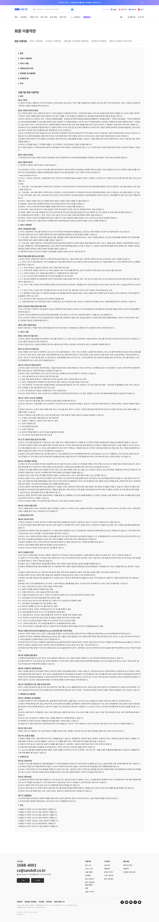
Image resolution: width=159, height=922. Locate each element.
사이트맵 (41, 901)
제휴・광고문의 (127, 865)
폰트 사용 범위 (108, 879)
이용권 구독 (34, 17)
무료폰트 (23, 17)
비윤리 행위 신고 (59, 901)
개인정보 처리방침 (98, 41)
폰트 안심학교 (89, 879)
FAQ (23, 880)
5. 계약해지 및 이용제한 (26, 73)
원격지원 (49, 901)
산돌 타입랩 (89, 872)
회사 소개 (88, 865)
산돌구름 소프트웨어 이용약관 (75, 41)
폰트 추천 (44, 17)
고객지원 (107, 861)
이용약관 (19, 901)
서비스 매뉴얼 (108, 875)
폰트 (16, 17)
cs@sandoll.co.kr (31, 870)
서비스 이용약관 (36, 41)
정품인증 (107, 868)
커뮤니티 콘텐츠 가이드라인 (120, 41)
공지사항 (107, 865)
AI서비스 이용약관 (53, 41)
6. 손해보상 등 (23, 78)
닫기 (141, 2)
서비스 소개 (89, 868)
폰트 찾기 (63, 17)
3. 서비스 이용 (23, 63)
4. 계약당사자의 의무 (25, 68)
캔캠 (86, 888)
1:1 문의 (37, 880)
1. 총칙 (20, 53)
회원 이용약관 (21, 41)
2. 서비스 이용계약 (25, 58)
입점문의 (126, 868)
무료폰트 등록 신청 (129, 872)
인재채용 (88, 875)
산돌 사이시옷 (89, 892)
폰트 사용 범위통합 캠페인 (89, 884)
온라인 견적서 (108, 872)
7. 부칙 (20, 83)
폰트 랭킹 (53, 17)
